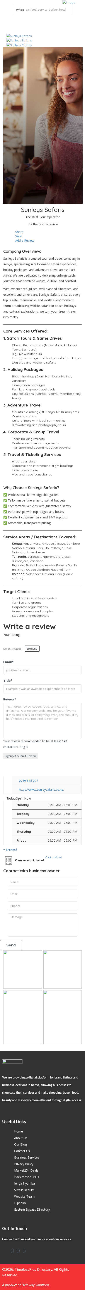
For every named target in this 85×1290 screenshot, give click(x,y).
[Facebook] (12, 1251)
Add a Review (24, 240)
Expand (11, 849)
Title (7, 680)
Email (8, 662)
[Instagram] (18, 1251)
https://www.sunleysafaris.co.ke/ (41, 789)
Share (18, 232)
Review (9, 699)
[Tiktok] (24, 1251)
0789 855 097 (28, 781)
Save (18, 236)
